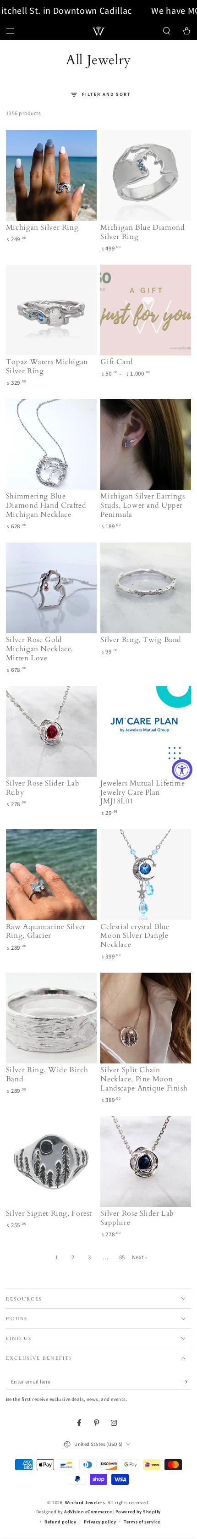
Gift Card (116, 362)
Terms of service (142, 1522)
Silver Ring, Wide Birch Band (47, 1074)
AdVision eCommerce (88, 1512)
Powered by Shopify (138, 1512)
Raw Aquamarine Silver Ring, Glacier (46, 931)
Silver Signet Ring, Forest (49, 1213)
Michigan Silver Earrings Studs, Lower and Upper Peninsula (142, 505)
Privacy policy (100, 1522)
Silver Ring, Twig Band (140, 640)
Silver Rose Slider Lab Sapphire (137, 1218)
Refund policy (60, 1522)
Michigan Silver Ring (42, 227)
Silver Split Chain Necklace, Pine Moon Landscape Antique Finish (143, 1079)
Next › (139, 1257)
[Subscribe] (187, 1381)
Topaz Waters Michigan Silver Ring (47, 366)
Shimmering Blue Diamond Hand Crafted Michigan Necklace (46, 505)
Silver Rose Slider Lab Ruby (43, 787)
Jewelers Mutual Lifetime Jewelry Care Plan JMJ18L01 (142, 792)
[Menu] (10, 31)
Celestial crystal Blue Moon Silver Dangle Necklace (135, 936)
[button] (167, 31)
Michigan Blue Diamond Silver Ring (142, 232)
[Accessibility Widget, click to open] (182, 769)
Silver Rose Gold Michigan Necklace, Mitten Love (39, 649)
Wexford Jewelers (84, 1503)
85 (122, 1257)
